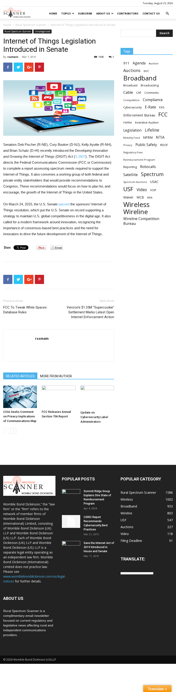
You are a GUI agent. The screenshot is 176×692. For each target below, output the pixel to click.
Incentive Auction (147, 122)
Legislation (132, 130)
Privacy (127, 145)
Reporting (130, 167)
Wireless (136, 204)
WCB (140, 197)
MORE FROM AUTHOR (56, 376)
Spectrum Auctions (135, 182)
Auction (153, 63)
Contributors (127, 13)
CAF (138, 93)
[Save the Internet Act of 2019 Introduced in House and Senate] (71, 547)
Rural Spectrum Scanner (31, 25)
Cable (128, 92)
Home (53, 13)
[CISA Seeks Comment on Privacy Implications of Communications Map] (20, 397)
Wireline (135, 211)
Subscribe (85, 13)
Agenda (139, 63)
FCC (163, 114)
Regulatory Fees (133, 152)
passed (63, 204)
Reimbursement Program (139, 159)
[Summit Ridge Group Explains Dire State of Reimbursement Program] (71, 495)
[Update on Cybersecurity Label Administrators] (97, 397)
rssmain (12, 56)
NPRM (148, 137)
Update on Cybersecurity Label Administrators (94, 417)
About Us (103, 13)
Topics (66, 13)
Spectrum (152, 174)
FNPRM (127, 122)
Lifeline (152, 129)
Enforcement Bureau (139, 115)
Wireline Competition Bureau (141, 221)
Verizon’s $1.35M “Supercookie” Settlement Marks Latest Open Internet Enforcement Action (90, 312)
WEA (149, 197)
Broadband (140, 78)
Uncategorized (42, 31)
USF (128, 189)
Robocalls (148, 166)
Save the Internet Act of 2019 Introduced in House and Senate (99, 547)
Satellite (130, 174)
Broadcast (130, 85)
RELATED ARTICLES (20, 376)
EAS (162, 107)
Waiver (128, 197)
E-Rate (150, 107)
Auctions (131, 70)
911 (126, 63)
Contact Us (151, 13)
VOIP (153, 190)
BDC (146, 71)
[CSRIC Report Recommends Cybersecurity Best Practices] (71, 521)
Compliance (153, 99)
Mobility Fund (131, 137)
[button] (167, 13)
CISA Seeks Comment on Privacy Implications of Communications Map (19, 416)
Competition (131, 100)
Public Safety (146, 144)
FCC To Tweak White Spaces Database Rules (25, 309)
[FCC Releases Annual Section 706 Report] (58, 397)
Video (142, 189)
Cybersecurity (132, 107)
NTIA (160, 137)
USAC (154, 181)
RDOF (164, 145)
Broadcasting (150, 85)
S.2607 (80, 156)
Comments (151, 92)
